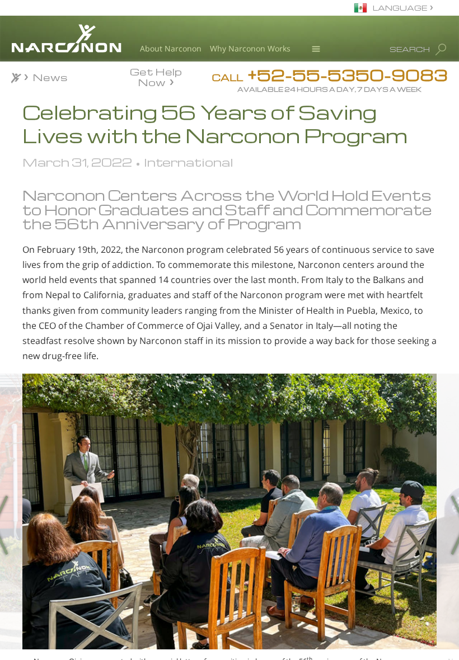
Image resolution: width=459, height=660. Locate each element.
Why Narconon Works (250, 48)
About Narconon (171, 48)
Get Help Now (156, 76)
